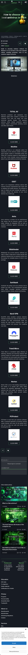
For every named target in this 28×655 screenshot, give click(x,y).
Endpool (7, 45)
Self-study (3, 582)
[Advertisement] (14, 94)
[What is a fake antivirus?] (14, 494)
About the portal (5, 611)
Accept (14, 643)
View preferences (14, 651)
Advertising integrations (7, 615)
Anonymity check (5, 601)
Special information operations (16, 536)
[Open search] (5, 2)
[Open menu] (2, 2)
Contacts (3, 617)
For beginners (4, 584)
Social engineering (19, 489)
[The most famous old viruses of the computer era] (14, 515)
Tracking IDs (4, 603)
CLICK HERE (14, 142)
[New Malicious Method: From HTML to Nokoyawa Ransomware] (14, 538)
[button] (26, 629)
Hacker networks (20, 510)
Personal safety (5, 598)
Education (9, 510)
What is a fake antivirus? (9, 503)
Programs (3, 596)
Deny (14, 647)
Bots (2, 626)
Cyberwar (8, 489)
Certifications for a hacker (7, 588)
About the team (4, 613)
